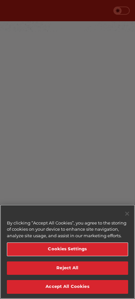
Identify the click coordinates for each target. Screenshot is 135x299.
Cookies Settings (67, 249)
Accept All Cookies (67, 287)
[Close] (127, 214)
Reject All (67, 268)
